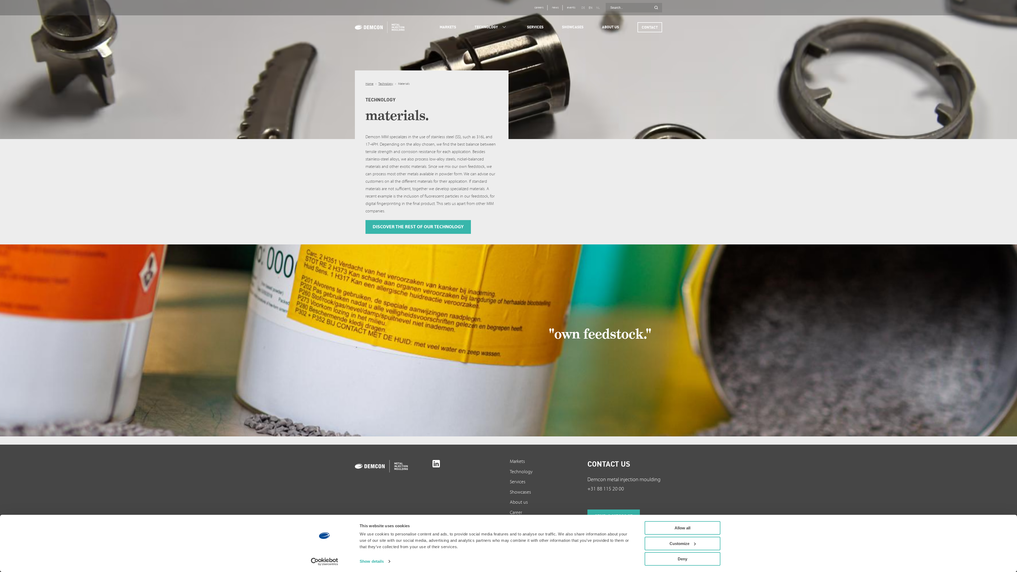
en (590, 8)
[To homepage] (392, 466)
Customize (679, 543)
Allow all (682, 528)
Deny (682, 559)
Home (369, 84)
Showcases (520, 492)
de (583, 8)
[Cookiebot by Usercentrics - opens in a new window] (324, 562)
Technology (385, 84)
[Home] (380, 27)
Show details (372, 561)
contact (650, 27)
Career (516, 512)
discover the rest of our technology (418, 227)
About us (519, 502)
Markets (517, 461)
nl (598, 8)
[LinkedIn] (436, 463)
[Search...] (656, 7)
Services (517, 482)
